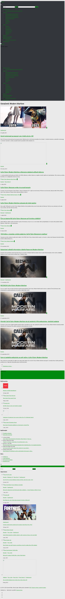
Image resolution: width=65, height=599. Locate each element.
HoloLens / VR (9, 31)
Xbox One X (16, 477)
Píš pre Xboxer (6, 41)
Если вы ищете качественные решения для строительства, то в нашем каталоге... (22, 445)
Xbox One (5, 12)
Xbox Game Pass (6, 38)
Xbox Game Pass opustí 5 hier (9, 398)
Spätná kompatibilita (7, 37)
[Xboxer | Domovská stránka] (2, 2)
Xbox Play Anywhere (10, 18)
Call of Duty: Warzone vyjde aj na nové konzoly (16, 187)
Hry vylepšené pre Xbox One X (12, 14)
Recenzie (5, 35)
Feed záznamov (6, 458)
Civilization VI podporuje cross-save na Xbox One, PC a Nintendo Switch (18, 417)
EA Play (7, 20)
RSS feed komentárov (8, 460)
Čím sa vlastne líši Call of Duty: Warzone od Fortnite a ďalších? (21, 218)
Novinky (7, 26)
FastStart (8, 21)
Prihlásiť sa (5, 456)
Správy (4, 24)
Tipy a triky (8, 27)
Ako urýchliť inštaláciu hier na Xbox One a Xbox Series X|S (15, 580)
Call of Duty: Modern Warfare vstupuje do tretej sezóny (18, 203)
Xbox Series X (8, 182)
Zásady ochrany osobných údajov (39, 587)
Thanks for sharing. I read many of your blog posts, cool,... (15, 442)
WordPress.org (6, 461)
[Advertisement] (32, 57)
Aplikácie (7, 34)
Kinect (7, 23)
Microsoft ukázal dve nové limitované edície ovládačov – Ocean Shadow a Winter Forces (22, 490)
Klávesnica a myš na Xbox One (12, 17)
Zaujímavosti (8, 29)
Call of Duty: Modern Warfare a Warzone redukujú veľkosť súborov (22, 172)
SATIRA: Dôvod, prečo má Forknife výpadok (12, 406)
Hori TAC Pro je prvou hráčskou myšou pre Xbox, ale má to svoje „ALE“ (18, 479)
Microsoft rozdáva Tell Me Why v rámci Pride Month (14, 555)
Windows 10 (8, 32)
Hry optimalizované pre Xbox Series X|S (14, 11)
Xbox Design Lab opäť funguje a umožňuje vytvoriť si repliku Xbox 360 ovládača (20, 545)
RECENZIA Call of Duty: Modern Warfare (14, 285)
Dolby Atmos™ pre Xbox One (12, 15)
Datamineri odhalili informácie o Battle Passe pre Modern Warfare (22, 249)
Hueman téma (19, 590)
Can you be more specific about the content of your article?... (16, 448)
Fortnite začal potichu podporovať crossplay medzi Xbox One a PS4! (17, 524)
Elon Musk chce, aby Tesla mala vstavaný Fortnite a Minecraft (16, 500)
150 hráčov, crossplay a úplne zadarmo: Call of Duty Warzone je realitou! (24, 234)
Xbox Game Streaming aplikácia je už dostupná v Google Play (16, 425)
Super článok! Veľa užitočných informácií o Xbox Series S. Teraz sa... (17, 439)
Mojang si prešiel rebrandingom (9, 390)
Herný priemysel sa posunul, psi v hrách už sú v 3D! (17, 136)
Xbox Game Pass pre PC (11, 40)
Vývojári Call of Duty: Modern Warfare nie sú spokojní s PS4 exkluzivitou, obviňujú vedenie (30, 321)
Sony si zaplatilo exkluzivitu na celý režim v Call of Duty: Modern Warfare (24, 357)
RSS (30, 587)
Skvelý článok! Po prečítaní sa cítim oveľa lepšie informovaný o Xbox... (18, 451)
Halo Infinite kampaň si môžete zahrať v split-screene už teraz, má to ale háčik (20, 535)
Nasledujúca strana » (7, 366)
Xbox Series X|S (6, 9)
